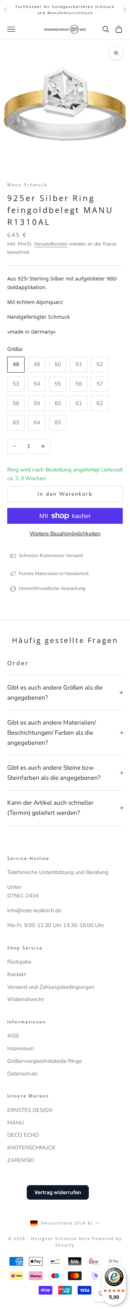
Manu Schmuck (27, 185)
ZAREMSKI (20, 1160)
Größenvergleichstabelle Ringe (44, 1061)
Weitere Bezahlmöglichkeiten (65, 533)
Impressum (20, 1048)
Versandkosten (51, 243)
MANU (15, 1122)
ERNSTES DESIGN (29, 1110)
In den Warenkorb (65, 494)
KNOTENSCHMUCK (31, 1147)
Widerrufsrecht (25, 999)
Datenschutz (22, 1073)
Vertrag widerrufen (57, 1192)
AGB (13, 1035)
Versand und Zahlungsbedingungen (51, 987)
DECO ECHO (23, 1135)
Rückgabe (19, 961)
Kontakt (16, 974)
